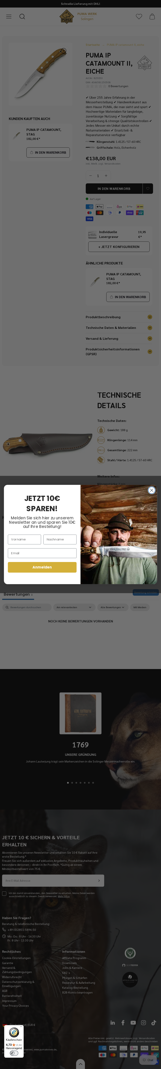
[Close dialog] (151, 490)
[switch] (14, 1053)
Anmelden (42, 567)
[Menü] (21, 1027)
